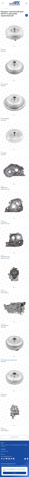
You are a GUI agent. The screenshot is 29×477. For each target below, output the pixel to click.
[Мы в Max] (9, 458)
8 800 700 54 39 (4, 451)
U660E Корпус (4, 187)
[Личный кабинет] (26, 3)
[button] (13, 80)
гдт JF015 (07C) (4, 84)
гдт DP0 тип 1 (4, 394)
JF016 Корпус (4, 222)
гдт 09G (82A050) (5, 118)
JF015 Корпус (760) (5, 256)
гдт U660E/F (4, 153)
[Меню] (3, 3)
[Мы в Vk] (6, 458)
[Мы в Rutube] (11, 458)
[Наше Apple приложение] (25, 459)
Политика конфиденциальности (8, 463)
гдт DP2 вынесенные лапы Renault (9, 360)
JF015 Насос (3, 429)
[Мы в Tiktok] (4, 458)
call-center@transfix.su (6, 456)
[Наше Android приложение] (27, 459)
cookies (12, 469)
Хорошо (14, 473)
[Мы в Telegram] (1, 458)
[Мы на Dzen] (13, 458)
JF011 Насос (3, 291)
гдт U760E (3, 49)
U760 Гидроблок (4, 325)
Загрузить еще (14, 437)
